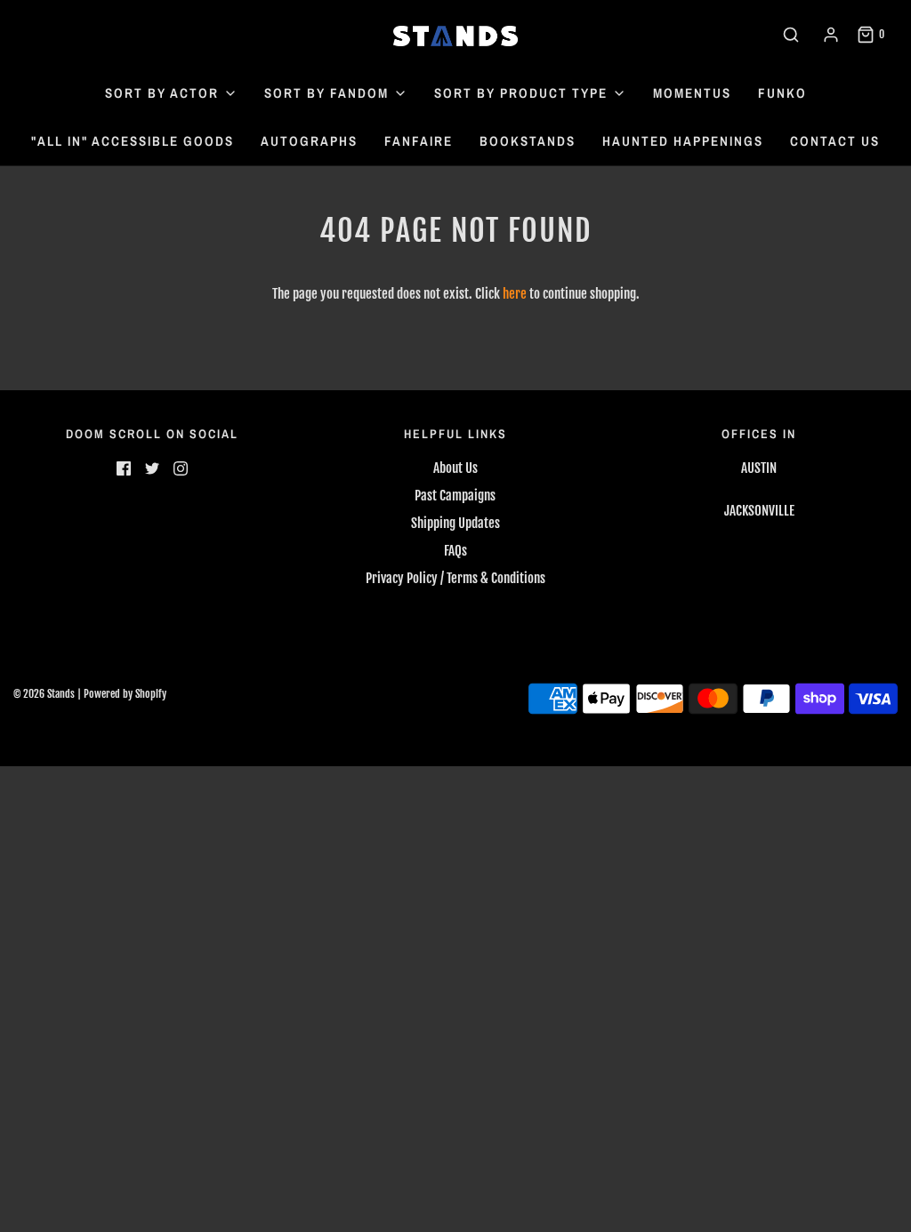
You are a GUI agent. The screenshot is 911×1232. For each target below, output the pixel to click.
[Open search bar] (791, 34)
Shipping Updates (455, 523)
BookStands (528, 141)
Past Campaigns (455, 495)
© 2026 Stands (44, 693)
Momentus (692, 93)
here (515, 293)
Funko (782, 93)
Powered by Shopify (125, 693)
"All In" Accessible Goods (132, 141)
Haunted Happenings (682, 141)
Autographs (309, 141)
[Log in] (831, 35)
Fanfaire (418, 141)
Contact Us (835, 141)
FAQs (455, 550)
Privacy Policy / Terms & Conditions (455, 578)
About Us (455, 468)
